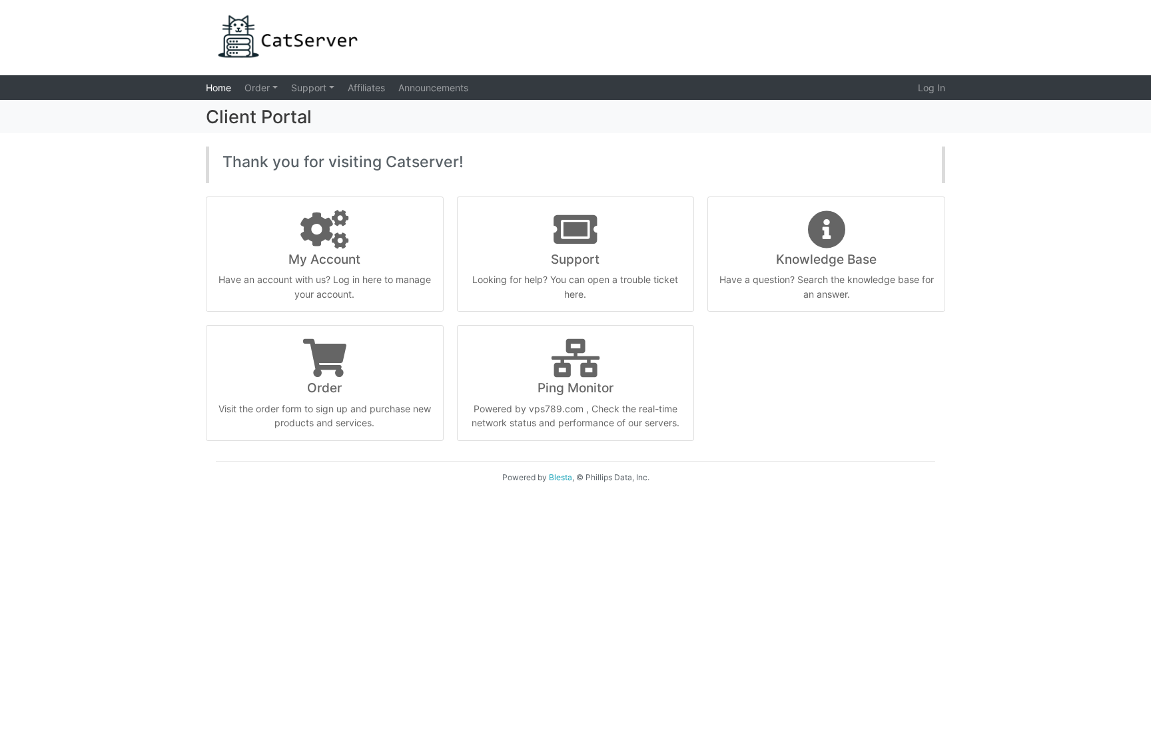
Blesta (560, 477)
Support (310, 87)
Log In (931, 87)
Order (258, 87)
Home (218, 87)
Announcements (433, 87)
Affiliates (366, 87)
